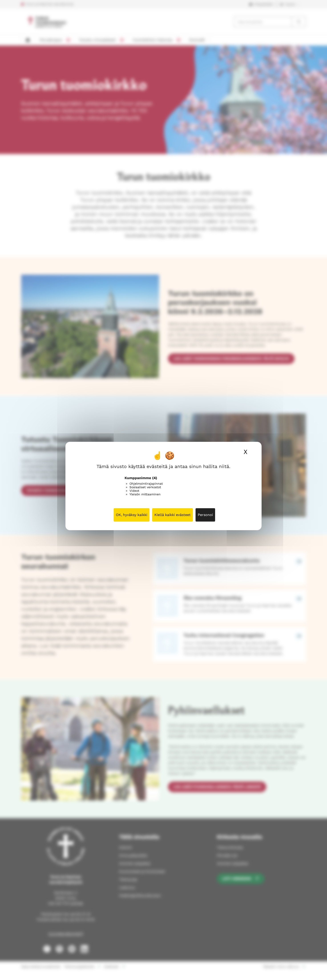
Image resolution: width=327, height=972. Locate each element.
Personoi (205, 515)
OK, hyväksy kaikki (131, 515)
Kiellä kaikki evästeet (172, 515)
